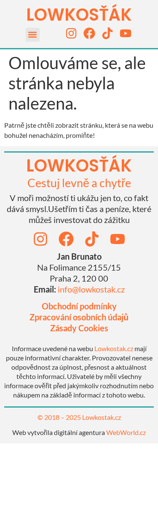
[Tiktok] (107, 33)
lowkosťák (79, 165)
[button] (33, 35)
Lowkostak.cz (113, 348)
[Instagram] (71, 33)
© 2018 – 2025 (59, 417)
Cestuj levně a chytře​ (79, 183)
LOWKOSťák (79, 15)
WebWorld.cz (126, 432)
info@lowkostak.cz (91, 289)
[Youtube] (125, 33)
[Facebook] (89, 33)
